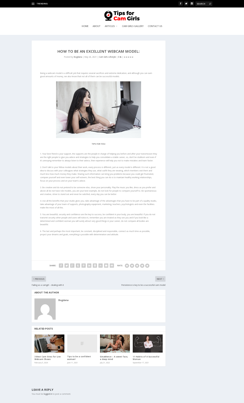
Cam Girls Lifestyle (107, 57)
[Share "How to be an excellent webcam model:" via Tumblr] (78, 265)
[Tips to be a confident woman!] (82, 343)
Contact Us (155, 26)
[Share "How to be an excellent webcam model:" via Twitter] (66, 265)
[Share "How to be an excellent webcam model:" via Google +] (72, 265)
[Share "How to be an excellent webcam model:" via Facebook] (61, 265)
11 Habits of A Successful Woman (146, 357)
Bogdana (78, 57)
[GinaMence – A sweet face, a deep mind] (115, 343)
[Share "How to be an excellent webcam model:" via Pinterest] (83, 265)
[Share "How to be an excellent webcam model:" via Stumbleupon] (100, 265)
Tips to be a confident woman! (79, 357)
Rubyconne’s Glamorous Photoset (64, 3)
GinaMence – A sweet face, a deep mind (114, 357)
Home (85, 26)
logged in (48, 394)
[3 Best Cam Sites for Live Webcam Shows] (49, 343)
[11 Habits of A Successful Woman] (148, 343)
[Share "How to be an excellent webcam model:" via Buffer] (95, 265)
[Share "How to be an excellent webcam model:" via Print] (112, 265)
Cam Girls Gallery (133, 26)
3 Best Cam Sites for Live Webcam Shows (47, 357)
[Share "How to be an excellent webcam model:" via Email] (106, 265)
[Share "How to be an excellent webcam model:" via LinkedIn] (89, 265)
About (97, 26)
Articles (110, 26)
